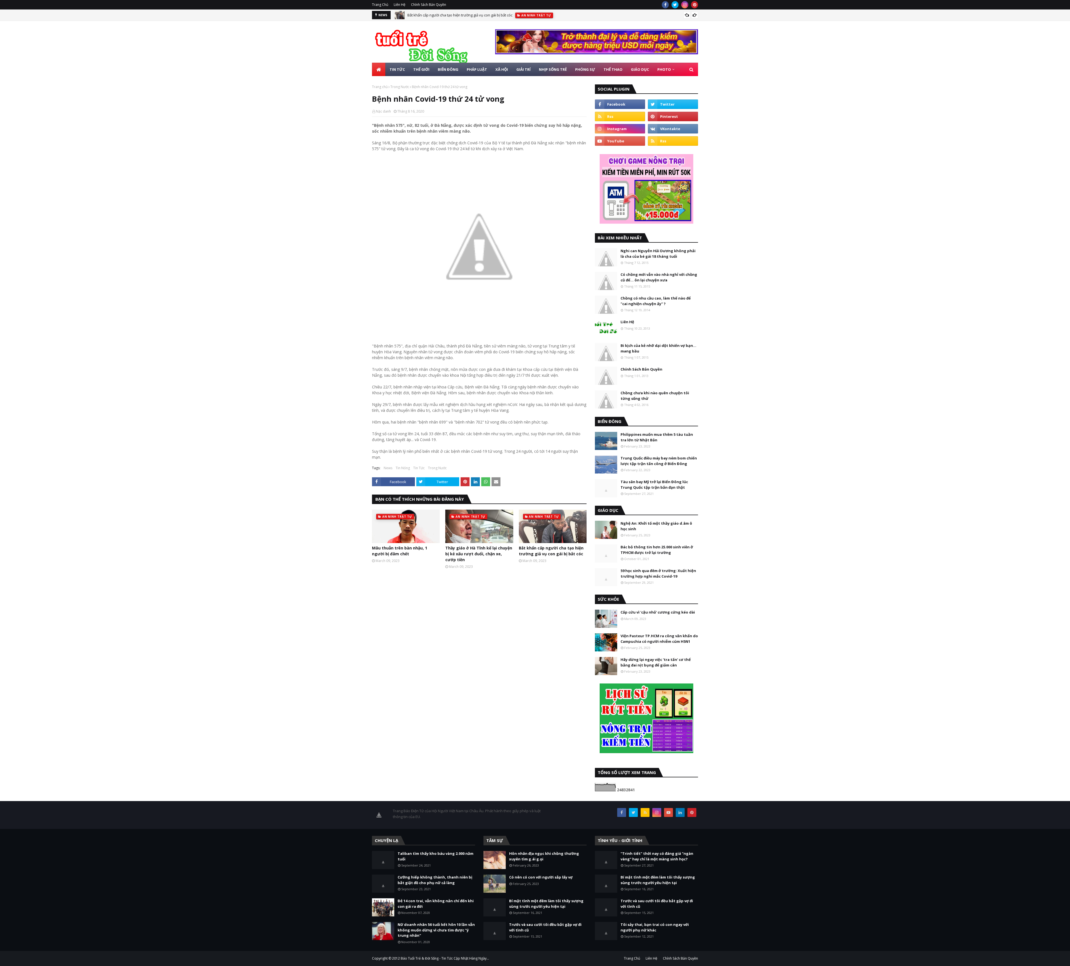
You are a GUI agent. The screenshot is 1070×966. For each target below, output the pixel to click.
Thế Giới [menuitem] (421, 69)
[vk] (673, 128)
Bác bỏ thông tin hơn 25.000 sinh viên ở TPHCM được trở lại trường (657, 549)
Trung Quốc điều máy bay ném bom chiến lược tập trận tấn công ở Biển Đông (659, 461)
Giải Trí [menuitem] (523, 69)
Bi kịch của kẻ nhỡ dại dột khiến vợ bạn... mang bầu (658, 348)
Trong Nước (399, 86)
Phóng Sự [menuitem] (585, 69)
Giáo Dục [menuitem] (640, 69)
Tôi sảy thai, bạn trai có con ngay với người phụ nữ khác (655, 927)
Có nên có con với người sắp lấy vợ (541, 877)
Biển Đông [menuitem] (448, 69)
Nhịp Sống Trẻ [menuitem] (553, 69)
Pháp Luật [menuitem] (477, 69)
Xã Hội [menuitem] (501, 69)
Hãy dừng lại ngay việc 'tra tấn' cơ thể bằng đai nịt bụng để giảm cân (656, 662)
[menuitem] (378, 69)
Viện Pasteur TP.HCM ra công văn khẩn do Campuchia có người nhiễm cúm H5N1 (659, 638)
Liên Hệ (399, 4)
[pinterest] (694, 4)
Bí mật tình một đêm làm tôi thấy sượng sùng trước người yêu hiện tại (546, 903)
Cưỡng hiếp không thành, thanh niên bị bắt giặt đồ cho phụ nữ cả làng (435, 880)
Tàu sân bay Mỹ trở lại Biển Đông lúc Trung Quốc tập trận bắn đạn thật (654, 484)
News (388, 468)
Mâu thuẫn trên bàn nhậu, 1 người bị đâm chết (399, 550)
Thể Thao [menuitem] (613, 69)
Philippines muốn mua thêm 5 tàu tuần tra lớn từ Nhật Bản (657, 437)
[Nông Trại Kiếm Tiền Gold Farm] (596, 52)
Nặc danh (383, 111)
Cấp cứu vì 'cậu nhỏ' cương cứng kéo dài (658, 612)
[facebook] (665, 4)
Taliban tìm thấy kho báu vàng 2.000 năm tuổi (435, 856)
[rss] (620, 116)
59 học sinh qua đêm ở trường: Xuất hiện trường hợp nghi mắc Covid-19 (658, 573)
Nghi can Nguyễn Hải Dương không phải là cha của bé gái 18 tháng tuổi (658, 253)
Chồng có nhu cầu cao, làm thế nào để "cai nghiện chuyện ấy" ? (656, 301)
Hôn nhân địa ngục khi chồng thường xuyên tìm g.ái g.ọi (544, 856)
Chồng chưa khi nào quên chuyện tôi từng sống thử (655, 395)
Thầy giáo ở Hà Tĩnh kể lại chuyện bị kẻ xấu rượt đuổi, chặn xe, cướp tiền (478, 553)
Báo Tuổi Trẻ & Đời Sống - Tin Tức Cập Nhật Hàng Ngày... (445, 958)
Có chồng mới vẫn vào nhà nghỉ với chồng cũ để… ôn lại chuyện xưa (659, 277)
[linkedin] (680, 812)
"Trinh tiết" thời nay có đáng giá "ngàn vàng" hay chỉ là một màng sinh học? (657, 856)
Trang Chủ (380, 4)
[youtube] (620, 141)
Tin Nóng (403, 468)
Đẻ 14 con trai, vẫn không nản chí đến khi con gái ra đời (436, 903)
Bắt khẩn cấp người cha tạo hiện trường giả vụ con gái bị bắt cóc (459, 15)
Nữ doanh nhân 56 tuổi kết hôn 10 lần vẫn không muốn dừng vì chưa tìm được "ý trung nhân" (436, 930)
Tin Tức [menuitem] (397, 69)
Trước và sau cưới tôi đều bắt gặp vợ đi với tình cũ (545, 927)
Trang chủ (380, 86)
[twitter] (675, 4)
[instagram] (684, 4)
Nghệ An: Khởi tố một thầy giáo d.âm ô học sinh (656, 526)
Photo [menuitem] (664, 69)
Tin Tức (419, 468)
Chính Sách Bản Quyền (428, 4)
